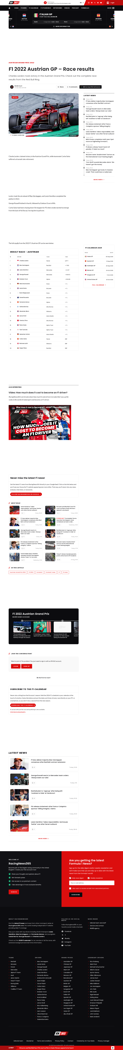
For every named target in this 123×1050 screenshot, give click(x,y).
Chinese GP (67, 964)
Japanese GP (68, 967)
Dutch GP (67, 992)
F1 (59, 572)
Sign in (14, 892)
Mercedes (14, 970)
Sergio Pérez (41, 989)
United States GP (69, 1005)
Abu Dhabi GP (68, 1014)
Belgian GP (67, 986)
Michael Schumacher (97, 967)
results (16, 243)
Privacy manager (103, 1041)
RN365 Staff (18, 86)
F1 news (24, 8)
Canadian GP (68, 972)
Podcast (75, 8)
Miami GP (67, 970)
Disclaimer (30, 1041)
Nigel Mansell (94, 994)
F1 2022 (31, 572)
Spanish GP (67, 997)
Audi (12, 975)
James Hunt (94, 978)
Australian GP (68, 961)
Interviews (57, 8)
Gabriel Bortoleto (42, 1019)
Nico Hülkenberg (42, 1005)
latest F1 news (19, 923)
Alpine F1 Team (16, 972)
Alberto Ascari (94, 970)
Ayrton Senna (94, 972)
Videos (67, 8)
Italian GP (67, 994)
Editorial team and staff (98, 923)
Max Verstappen (35, 196)
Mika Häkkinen (94, 983)
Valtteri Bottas (42, 994)
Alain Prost (93, 964)
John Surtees (94, 1014)
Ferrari (25, 211)
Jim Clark (93, 989)
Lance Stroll (41, 1003)
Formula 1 (40, 572)
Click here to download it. (17, 712)
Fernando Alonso (38, 934)
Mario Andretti (94, 1017)
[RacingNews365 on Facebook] (91, 2)
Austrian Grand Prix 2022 (21, 63)
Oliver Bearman (42, 1014)
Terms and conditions (44, 1041)
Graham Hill (94, 1005)
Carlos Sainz (41, 986)
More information (63, 26)
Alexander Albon (42, 1008)
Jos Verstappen (95, 986)
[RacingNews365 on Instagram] (88, 2)
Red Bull (13, 961)
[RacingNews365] (14, 2)
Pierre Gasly (41, 1000)
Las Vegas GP (68, 1008)
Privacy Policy (59, 1041)
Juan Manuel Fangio (96, 1000)
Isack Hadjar (41, 981)
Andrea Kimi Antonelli (44, 978)
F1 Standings (46, 8)
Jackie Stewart (95, 981)
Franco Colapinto (43, 1017)
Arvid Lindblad (41, 997)
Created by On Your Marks (85, 1041)
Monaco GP (67, 975)
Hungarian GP (68, 989)
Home (16, 8)
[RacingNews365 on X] (94, 2)
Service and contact (97, 926)
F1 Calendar (33, 8)
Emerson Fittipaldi (96, 1003)
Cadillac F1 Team (16, 989)
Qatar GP (67, 1011)
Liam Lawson (41, 1011)
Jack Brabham (95, 1011)
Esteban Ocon (42, 992)
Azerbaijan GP (68, 1000)
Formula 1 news (50, 572)
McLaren (13, 964)
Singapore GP (68, 1003)
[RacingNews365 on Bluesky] (97, 2)
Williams (13, 986)
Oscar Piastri (41, 983)
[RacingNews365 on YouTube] (101, 2)
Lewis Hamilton (42, 972)
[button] (24, 17)
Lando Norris (13, 936)
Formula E (85, 8)
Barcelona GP (68, 978)
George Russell (24, 936)
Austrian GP (67, 981)
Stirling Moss (94, 997)
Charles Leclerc (38, 936)
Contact (70, 1041)
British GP (67, 983)
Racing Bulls (15, 983)
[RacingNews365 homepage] (10, 8)
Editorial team (18, 1041)
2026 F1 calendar (25, 940)
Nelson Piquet (94, 1008)
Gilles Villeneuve (95, 975)
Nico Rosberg (94, 961)
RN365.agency (94, 928)
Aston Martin (15, 978)
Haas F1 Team (15, 981)
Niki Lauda (93, 992)
